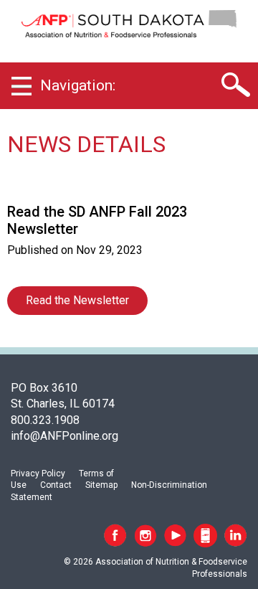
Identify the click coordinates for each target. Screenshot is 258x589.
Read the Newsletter (77, 300)
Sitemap (101, 485)
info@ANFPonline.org (64, 436)
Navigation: (77, 85)
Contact (56, 485)
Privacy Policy (38, 473)
